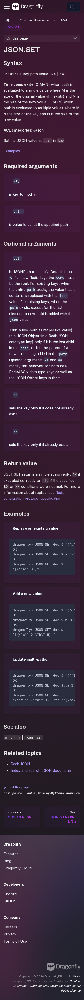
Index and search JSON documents (41, 770)
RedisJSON (20, 764)
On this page (17, 38)
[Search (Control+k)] (73, 7)
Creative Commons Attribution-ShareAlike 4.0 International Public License (46, 985)
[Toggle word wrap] (61, 544)
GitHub (9, 901)
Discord (10, 894)
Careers (10, 927)
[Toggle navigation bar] (7, 6)
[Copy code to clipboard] (69, 544)
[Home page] (8, 20)
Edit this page (19, 787)
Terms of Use (15, 941)
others (76, 976)
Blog (7, 861)
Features (11, 854)
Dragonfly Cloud (18, 868)
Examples (12, 151)
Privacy (10, 934)
